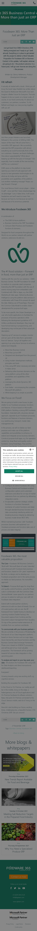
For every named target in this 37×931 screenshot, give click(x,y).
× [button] (33, 449)
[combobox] (30, 450)
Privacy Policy (13, 466)
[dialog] (18, 465)
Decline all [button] (19, 476)
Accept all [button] (19, 471)
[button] (18, 480)
